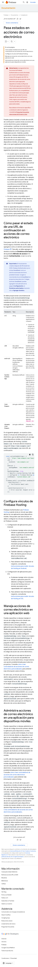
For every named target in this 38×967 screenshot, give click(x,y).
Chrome (3, 941)
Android (3, 939)
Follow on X (4, 898)
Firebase (6, 15)
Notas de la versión (6, 921)
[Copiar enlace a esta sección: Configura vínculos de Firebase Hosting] (28, 505)
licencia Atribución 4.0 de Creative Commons (23, 851)
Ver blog (3, 892)
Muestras (4, 878)
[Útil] (17, 18)
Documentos (14, 15)
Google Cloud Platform (8, 947)
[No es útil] (20, 18)
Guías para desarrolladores (9, 872)
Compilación (23, 15)
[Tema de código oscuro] (29, 454)
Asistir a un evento (6, 904)
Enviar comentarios (12, 23)
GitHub (3, 884)
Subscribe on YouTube (7, 901)
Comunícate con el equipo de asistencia (13, 912)
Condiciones (5, 958)
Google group (5, 918)
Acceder (33, 2)
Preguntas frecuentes (7, 927)
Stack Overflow (6, 915)
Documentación (8, 8)
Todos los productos (7, 950)
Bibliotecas (4, 881)
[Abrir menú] (3, 2)
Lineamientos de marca (8, 924)
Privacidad (14, 958)
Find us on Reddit (6, 895)
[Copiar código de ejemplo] (32, 454)
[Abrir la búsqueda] (24, 2)
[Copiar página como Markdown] (11, 41)
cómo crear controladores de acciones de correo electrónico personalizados (16, 666)
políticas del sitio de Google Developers (12, 856)
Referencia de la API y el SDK (9, 875)
